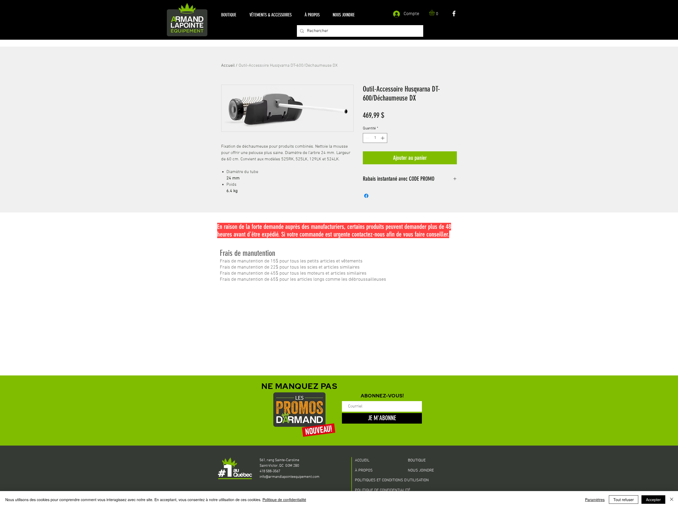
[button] (229, 15)
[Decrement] (367, 138)
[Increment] (383, 138)
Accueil (228, 65)
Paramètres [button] (595, 499)
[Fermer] (671, 499)
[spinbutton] (375, 138)
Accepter (653, 499)
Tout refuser (623, 499)
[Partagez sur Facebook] (366, 196)
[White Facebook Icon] (454, 13)
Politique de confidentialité (284, 499)
